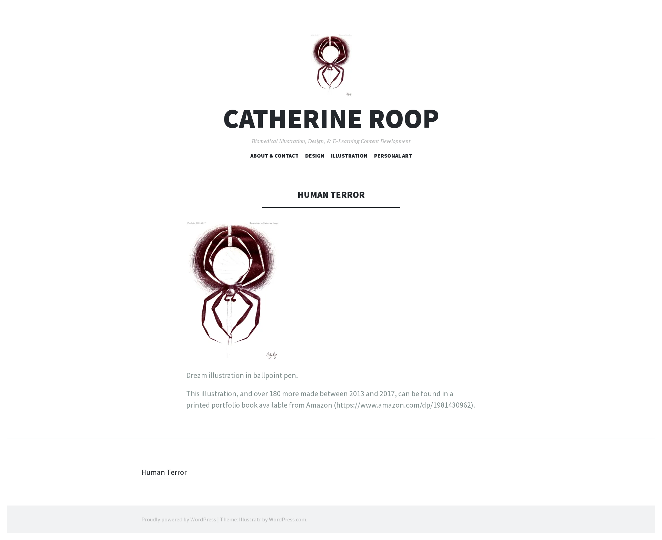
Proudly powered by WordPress (178, 519)
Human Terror (164, 472)
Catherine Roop (331, 118)
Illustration (349, 155)
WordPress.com (287, 519)
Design (314, 155)
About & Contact (274, 155)
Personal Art (393, 155)
